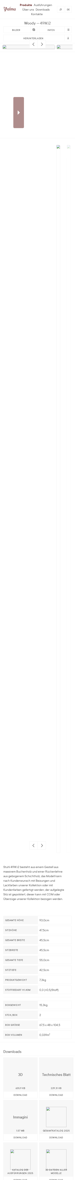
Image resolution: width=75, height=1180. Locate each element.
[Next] (42, 44)
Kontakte (37, 14)
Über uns (28, 9)
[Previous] (33, 44)
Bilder (16, 30)
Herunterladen (33, 38)
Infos (51, 30)
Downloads (43, 9)
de (68, 9)
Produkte (26, 5)
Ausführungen (43, 5)
